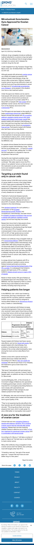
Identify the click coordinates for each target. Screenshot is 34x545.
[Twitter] (17, 505)
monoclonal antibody (11, 241)
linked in (24, 465)
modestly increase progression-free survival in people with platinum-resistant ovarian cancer (16, 217)
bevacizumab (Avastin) (13, 211)
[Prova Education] (8, 4)
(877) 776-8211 (20, 514)
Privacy (17, 477)
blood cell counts (23, 343)
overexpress (5, 108)
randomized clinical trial (13, 113)
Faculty (17, 487)
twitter (19, 465)
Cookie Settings (17, 535)
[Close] (31, 525)
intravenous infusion (26, 301)
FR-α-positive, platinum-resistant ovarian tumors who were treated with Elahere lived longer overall (16, 117)
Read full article (27, 460)
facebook (14, 465)
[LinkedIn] (22, 505)
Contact (17, 492)
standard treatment (10, 207)
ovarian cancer (27, 74)
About (17, 482)
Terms (17, 472)
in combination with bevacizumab (12, 433)
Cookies (17, 497)
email (30, 465)
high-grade (22, 102)
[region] (17, 533)
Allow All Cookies (17, 540)
